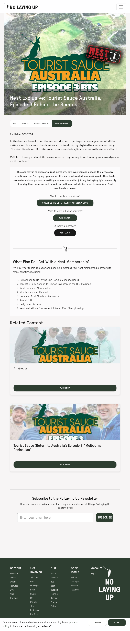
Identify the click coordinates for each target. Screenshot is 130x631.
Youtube (74, 586)
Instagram (75, 582)
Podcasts (14, 574)
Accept (117, 622)
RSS (52, 582)
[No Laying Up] (21, 7)
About (53, 574)
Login (93, 574)
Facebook (75, 590)
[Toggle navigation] (121, 7)
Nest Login (65, 233)
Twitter (74, 578)
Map (12, 594)
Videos (25, 124)
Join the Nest (65, 218)
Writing (13, 582)
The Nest (14, 598)
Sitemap (54, 578)
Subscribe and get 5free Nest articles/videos (65, 203)
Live (12, 590)
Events (33, 602)
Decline (97, 622)
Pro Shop (34, 614)
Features (14, 586)
